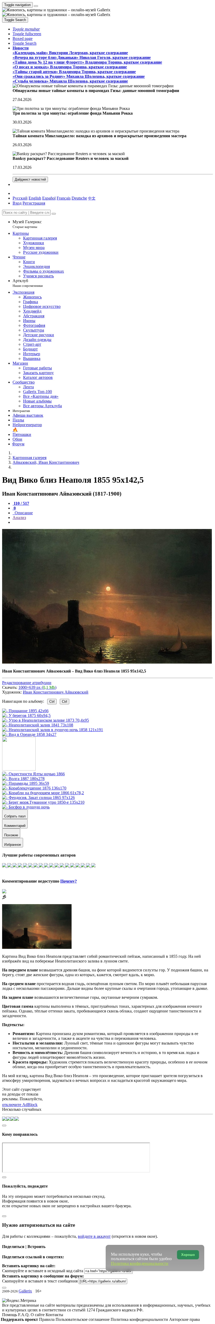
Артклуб (28, 283)
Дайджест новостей (30, 179)
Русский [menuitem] (20, 198)
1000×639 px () (37, 687)
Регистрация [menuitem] (34, 203)
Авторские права (184, 1319)
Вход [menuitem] (17, 203)
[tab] (21, 503)
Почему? (68, 881)
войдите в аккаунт (94, 1236)
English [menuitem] (35, 198)
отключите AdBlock (19, 1104)
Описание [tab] (23, 513)
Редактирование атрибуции (26, 682)
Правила (47, 1319)
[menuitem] (91, 198)
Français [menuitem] (64, 198)
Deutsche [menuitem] (79, 198)
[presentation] (113, 522)
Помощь (10, 1314)
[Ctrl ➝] (33, 774)
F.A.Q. (24, 1314)
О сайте (38, 1314)
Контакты (54, 1314)
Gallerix (25, 1291)
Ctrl (52, 702)
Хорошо (188, 1255)
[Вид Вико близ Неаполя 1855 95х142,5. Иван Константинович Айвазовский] (107, 662)
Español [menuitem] (49, 198)
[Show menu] (36, 6)
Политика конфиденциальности (140, 1319)
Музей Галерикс (27, 224)
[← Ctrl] (29, 734)
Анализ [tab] (19, 517)
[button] (26, 29)
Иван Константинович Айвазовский (55, 692)
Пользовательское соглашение (83, 1319)
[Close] (54, 214)
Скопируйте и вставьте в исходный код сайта (42, 1271)
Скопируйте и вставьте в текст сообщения (40, 1281)
